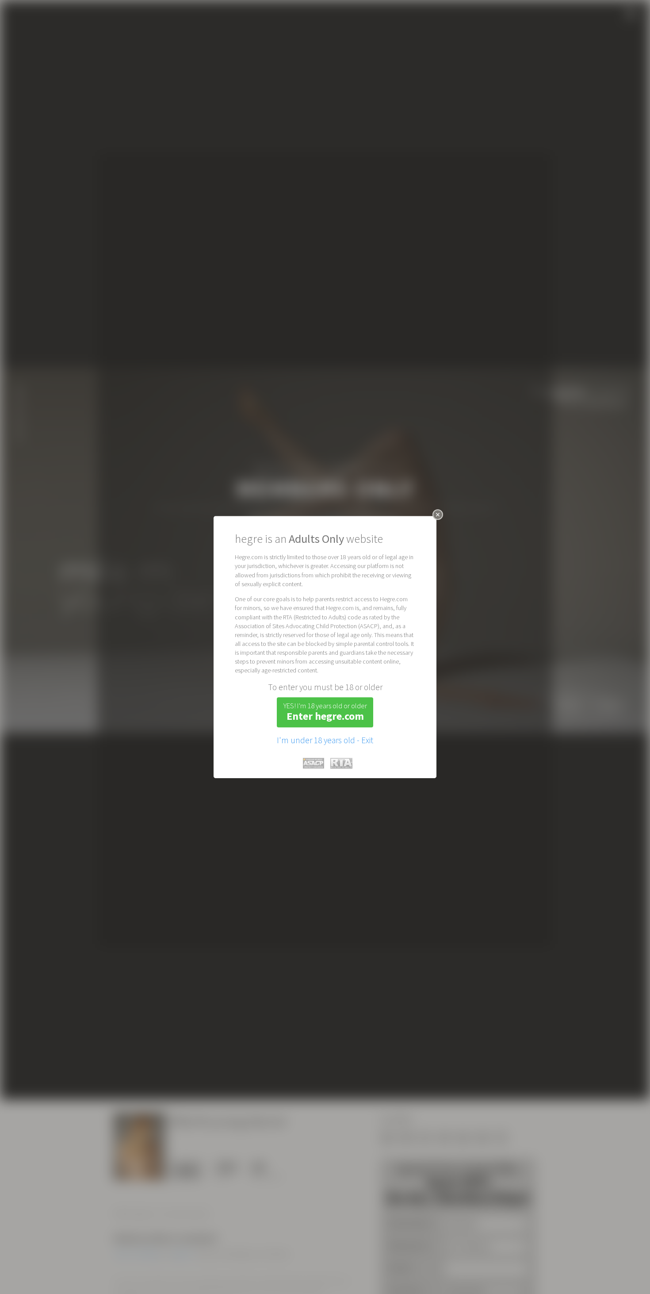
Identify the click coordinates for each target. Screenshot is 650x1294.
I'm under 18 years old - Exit (325, 740)
